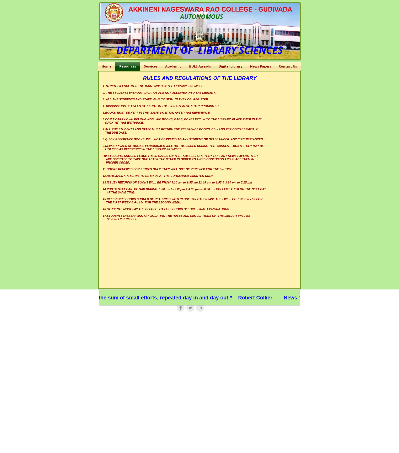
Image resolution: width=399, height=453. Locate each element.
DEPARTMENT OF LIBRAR (173, 50)
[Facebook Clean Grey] (181, 308)
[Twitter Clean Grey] (190, 308)
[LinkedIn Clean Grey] (200, 308)
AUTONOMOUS (201, 16)
